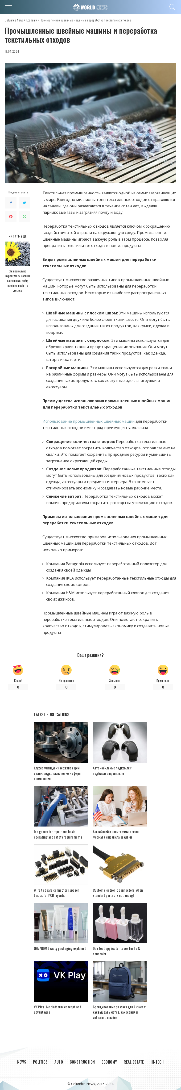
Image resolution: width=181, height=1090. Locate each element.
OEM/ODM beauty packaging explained (60, 948)
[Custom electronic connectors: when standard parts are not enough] (120, 864)
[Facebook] (10, 203)
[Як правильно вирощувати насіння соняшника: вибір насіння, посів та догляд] (17, 254)
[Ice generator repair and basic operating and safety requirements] (61, 806)
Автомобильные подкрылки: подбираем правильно (112, 770)
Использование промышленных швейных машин (88, 421)
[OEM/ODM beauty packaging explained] (61, 923)
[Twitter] (24, 203)
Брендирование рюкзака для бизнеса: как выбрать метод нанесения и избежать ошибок (119, 1012)
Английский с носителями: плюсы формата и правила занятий (116, 834)
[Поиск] (171, 7)
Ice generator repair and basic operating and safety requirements (58, 834)
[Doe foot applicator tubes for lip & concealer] (120, 923)
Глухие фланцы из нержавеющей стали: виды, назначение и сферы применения (57, 773)
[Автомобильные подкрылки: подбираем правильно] (120, 742)
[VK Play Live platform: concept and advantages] (61, 981)
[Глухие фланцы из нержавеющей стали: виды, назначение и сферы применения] (61, 742)
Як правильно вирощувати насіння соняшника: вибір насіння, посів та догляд (17, 280)
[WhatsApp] (24, 216)
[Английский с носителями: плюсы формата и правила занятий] (120, 806)
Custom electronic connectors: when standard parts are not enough (118, 892)
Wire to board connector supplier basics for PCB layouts (56, 892)
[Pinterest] (10, 216)
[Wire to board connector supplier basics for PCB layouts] (61, 864)
